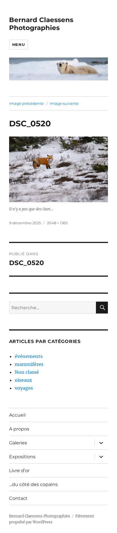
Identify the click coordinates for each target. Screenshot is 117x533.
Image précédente (26, 103)
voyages (24, 388)
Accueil (17, 415)
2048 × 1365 (57, 223)
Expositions (22, 456)
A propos (19, 429)
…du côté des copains (33, 484)
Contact (18, 498)
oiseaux (23, 380)
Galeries (18, 442)
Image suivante (64, 103)
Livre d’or (19, 470)
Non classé (27, 372)
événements (29, 356)
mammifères (29, 364)
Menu (18, 44)
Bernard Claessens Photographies (41, 24)
